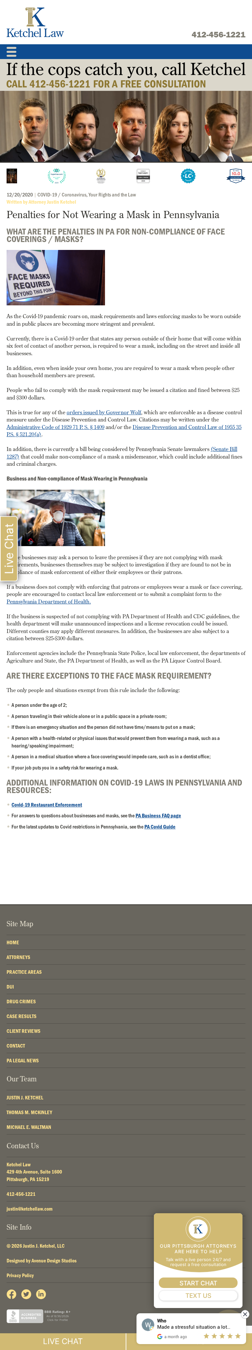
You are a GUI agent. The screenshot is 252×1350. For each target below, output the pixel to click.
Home (13, 942)
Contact (16, 1045)
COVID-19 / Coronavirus (61, 194)
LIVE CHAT (63, 1341)
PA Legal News (23, 1060)
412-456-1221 (218, 34)
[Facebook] (11, 1294)
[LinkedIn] (41, 1294)
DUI (10, 986)
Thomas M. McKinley (29, 1112)
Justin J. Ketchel (25, 1097)
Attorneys (18, 957)
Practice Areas (24, 972)
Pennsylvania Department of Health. (49, 601)
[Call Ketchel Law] (126, 75)
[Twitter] (26, 1294)
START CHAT (198, 1283)
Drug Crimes (21, 1001)
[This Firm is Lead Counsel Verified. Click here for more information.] (188, 176)
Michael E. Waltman (29, 1127)
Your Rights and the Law (112, 194)
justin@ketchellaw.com (29, 1208)
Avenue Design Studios (54, 1260)
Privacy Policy (20, 1275)
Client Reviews (23, 1031)
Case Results (21, 1016)
